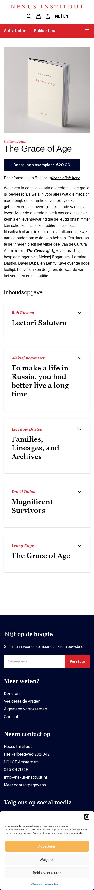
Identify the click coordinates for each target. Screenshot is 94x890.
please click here (65, 178)
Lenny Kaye (23, 545)
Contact (11, 717)
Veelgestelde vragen (22, 701)
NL (57, 16)
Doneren (12, 694)
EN (65, 16)
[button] (86, 816)
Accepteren (47, 846)
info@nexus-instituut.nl (25, 777)
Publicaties (44, 31)
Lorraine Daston (27, 429)
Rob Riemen (23, 313)
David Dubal (23, 492)
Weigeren (47, 860)
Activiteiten (15, 31)
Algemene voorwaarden (44, 884)
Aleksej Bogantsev (28, 358)
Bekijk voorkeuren (47, 873)
